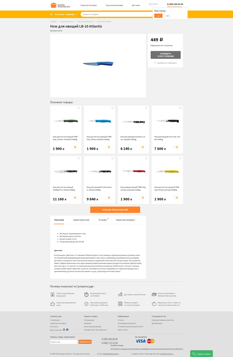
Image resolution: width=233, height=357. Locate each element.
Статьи (121, 320)
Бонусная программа (114, 5)
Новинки (87, 323)
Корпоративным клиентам (163, 320)
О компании (55, 320)
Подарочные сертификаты (95, 330)
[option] (98, 64)
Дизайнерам (157, 323)
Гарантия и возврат (89, 5)
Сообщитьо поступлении (166, 54)
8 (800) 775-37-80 (110, 342)
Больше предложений (115, 209)
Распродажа (89, 320)
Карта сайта (123, 330)
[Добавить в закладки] (78, 108)
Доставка (136, 5)
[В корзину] (75, 147)
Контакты (54, 326)
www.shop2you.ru (166, 354)
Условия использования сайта (130, 326)
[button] (201, 353)
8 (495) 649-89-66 (175, 4)
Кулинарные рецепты (127, 323)
